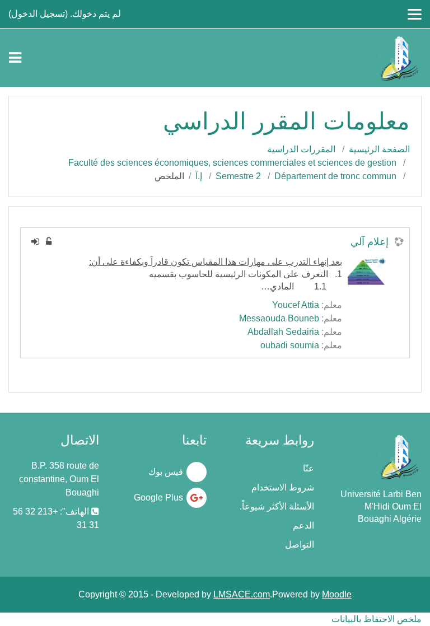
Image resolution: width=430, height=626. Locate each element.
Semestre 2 (238, 176)
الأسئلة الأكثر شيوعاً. (277, 506)
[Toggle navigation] (15, 57)
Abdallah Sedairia (283, 332)
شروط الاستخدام (282, 487)
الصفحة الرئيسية (379, 149)
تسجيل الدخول (38, 13)
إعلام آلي (369, 241)
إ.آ (198, 176)
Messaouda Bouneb (279, 318)
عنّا (308, 468)
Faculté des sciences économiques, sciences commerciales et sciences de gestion (232, 162)
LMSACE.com (241, 594)
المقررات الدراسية (301, 149)
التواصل (299, 544)
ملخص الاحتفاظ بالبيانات (376, 619)
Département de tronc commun (335, 176)
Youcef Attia (295, 305)
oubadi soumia (289, 345)
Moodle (337, 594)
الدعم (303, 525)
